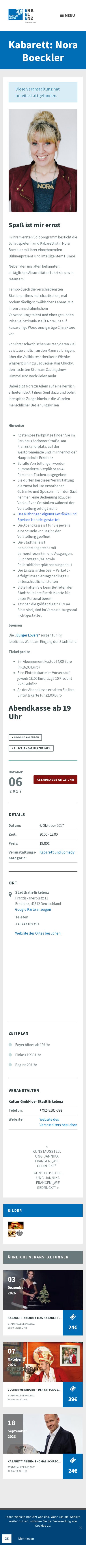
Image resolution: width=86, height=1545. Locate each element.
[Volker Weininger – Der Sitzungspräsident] (43, 1361)
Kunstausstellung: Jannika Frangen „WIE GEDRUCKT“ (47, 1156)
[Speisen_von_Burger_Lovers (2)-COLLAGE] (16, 1229)
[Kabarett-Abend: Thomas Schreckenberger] (43, 1433)
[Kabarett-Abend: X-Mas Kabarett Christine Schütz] (43, 1289)
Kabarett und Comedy (57, 852)
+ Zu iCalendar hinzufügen (31, 748)
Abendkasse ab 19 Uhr (55, 780)
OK (7, 1538)
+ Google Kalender (25, 737)
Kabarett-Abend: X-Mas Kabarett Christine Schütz (47, 1318)
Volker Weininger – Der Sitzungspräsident (41, 1390)
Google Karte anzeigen (33, 909)
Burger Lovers (27, 635)
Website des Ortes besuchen (37, 933)
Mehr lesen (26, 1538)
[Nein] (80, 1527)
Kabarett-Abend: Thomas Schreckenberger (41, 1461)
